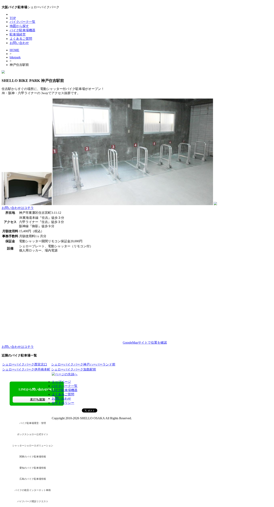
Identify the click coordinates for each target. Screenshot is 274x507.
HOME (14, 50)
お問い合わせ (19, 43)
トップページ (61, 381)
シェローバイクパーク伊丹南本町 (26, 369)
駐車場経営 (18, 34)
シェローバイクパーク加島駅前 (73, 369)
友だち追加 (37, 399)
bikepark (15, 57)
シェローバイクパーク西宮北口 (24, 364)
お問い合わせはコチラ (18, 208)
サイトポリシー (63, 402)
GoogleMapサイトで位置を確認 (145, 342)
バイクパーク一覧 (22, 21)
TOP (13, 18)
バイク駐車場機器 (22, 30)
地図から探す (19, 26)
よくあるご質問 (21, 38)
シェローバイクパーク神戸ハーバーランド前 (83, 364)
